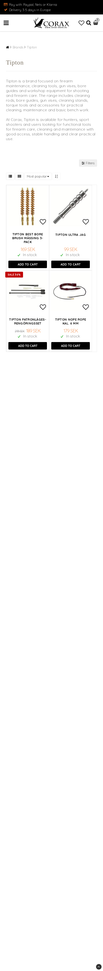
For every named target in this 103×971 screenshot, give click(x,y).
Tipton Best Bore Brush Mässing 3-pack (27, 238)
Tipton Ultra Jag (70, 235)
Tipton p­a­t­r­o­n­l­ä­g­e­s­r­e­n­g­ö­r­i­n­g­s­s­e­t (27, 321)
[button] (81, 23)
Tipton (32, 47)
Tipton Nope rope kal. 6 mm (70, 321)
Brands (18, 47)
